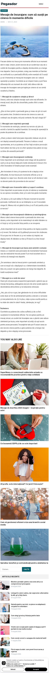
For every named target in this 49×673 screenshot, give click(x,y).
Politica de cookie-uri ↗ (14, 664)
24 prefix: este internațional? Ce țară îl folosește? (21, 484)
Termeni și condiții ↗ (29, 664)
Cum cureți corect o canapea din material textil (28, 638)
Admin (2, 22)
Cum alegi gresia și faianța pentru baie (25, 615)
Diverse (4, 10)
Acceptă (36, 669)
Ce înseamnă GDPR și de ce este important (18, 443)
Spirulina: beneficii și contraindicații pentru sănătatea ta (24, 563)
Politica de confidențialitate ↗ (15, 666)
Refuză (13, 669)
